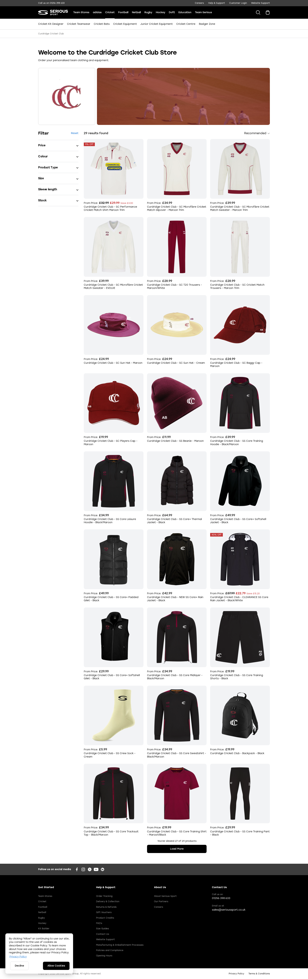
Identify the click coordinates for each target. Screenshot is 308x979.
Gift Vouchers (104, 912)
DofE (172, 12)
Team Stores (81, 12)
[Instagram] (83, 869)
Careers (199, 3)
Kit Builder (43, 928)
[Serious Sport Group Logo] (53, 12)
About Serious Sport (165, 896)
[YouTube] (96, 869)
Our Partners (161, 901)
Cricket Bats (102, 23)
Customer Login (238, 3)
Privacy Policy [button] (18, 956)
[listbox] (257, 133)
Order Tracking (104, 896)
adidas (97, 12)
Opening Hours (104, 955)
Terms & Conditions (259, 973)
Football (123, 12)
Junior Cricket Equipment (156, 23)
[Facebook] (77, 869)
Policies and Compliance (109, 950)
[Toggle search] (256, 12)
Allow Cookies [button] (56, 965)
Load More (177, 848)
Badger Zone (206, 23)
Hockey (160, 12)
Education (184, 12)
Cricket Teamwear (78, 23)
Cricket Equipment (125, 23)
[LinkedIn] (102, 869)
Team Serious (203, 12)
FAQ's (99, 923)
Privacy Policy (236, 973)
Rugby (148, 12)
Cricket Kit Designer (51, 23)
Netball (136, 12)
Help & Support (216, 3)
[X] (89, 869)
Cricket (110, 12)
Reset (74, 133)
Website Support (260, 3)
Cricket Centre (185, 23)
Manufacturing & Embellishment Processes (119, 945)
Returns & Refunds (106, 907)
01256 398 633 (57, 3)
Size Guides (102, 928)
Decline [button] (19, 965)
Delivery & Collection (107, 901)
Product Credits (105, 918)
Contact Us (102, 934)
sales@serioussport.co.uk (228, 909)
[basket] (268, 12)
